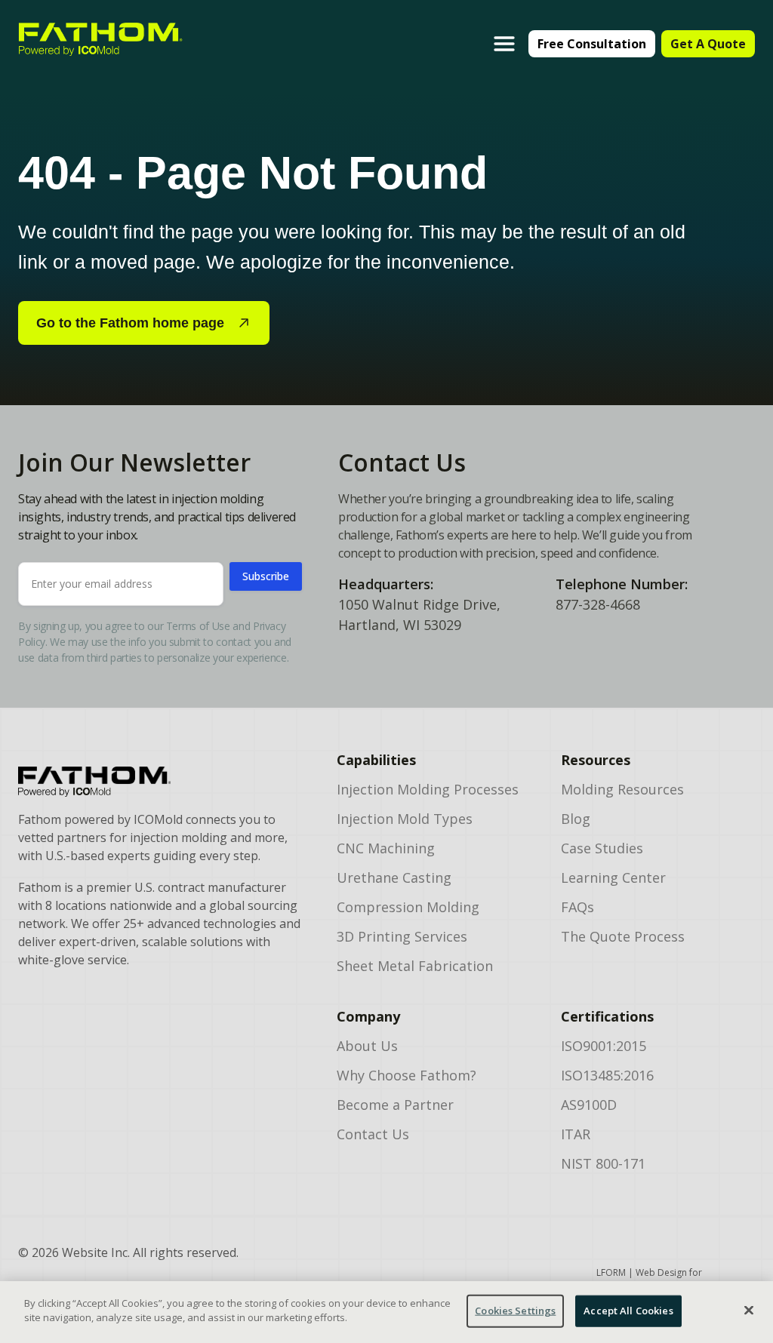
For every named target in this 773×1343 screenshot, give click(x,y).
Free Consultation (591, 43)
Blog (575, 819)
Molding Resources (622, 789)
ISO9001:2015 (603, 1046)
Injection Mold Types (405, 819)
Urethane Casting (394, 877)
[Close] (748, 1309)
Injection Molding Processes (428, 789)
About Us (367, 1046)
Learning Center (613, 877)
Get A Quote (708, 43)
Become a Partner (395, 1105)
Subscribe (265, 576)
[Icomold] (159, 782)
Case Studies (602, 848)
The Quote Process (623, 936)
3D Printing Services (402, 936)
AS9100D (589, 1105)
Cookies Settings (515, 1310)
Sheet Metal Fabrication (415, 966)
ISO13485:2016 (607, 1075)
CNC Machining (386, 848)
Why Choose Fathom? (406, 1075)
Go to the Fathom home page (130, 322)
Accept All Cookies (628, 1310)
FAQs (577, 907)
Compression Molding (408, 907)
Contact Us (373, 1134)
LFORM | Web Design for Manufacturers (649, 1279)
